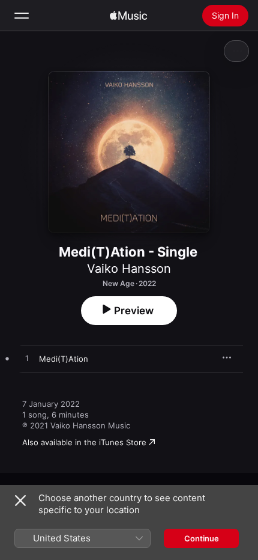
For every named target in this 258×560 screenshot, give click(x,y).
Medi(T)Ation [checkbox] (63, 359)
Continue (201, 538)
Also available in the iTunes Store (84, 442)
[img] (128, 15)
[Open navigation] (21, 15)
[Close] (20, 500)
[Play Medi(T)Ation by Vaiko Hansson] (27, 358)
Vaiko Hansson (129, 268)
